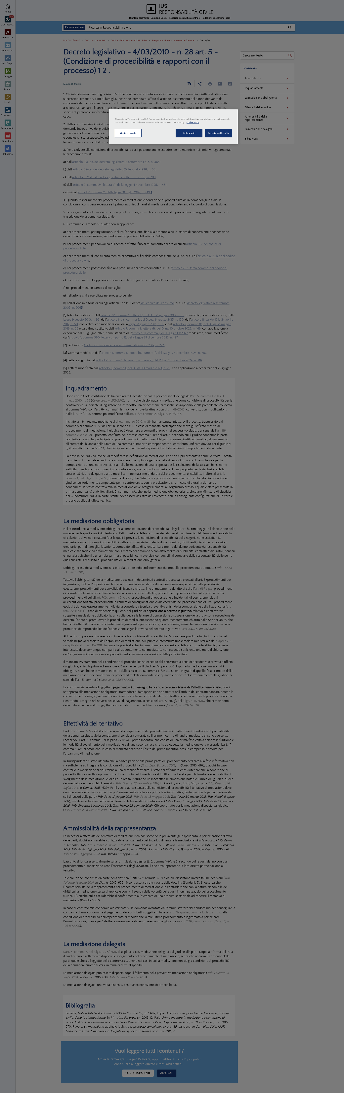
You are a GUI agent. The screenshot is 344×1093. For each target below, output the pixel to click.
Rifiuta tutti (188, 133)
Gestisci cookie (128, 133)
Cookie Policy (193, 122)
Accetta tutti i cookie (219, 133)
